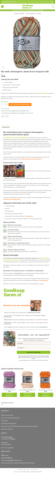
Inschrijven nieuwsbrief (7, 429)
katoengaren (22, 113)
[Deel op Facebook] (5, 116)
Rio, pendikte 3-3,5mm (33, 13)
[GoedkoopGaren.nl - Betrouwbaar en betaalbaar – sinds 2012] (27, 6)
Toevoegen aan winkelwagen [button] (9, 394)
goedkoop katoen (15, 113)
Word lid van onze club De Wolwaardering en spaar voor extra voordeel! (19, 426)
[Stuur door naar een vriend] (7, 116)
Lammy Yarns (28, 113)
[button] (2, 6)
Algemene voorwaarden (7, 415)
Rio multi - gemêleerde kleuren (13, 110)
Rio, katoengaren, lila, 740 (9, 389)
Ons (7, 437)
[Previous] (1, 385)
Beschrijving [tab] (5, 127)
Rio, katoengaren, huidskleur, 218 (27, 389)
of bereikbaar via (8, 439)
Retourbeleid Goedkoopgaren (8, 423)
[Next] (54, 385)
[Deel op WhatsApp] (2, 116)
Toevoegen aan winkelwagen (20, 104)
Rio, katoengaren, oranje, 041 (45, 389)
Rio (32, 113)
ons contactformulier (42, 327)
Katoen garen (19, 13)
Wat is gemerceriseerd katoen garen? (32, 159)
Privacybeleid (4, 420)
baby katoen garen (7, 113)
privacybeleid (36, 360)
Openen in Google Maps (7, 447)
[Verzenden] (52, 1)
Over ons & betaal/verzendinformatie (10, 418)
